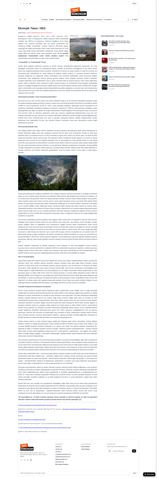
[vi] (42, 336)
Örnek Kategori (85, 446)
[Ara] (128, 20)
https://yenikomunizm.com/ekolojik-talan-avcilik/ (33, 419)
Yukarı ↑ (135, 473)
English (51, 19)
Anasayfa (45, 19)
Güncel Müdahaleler (33, 33)
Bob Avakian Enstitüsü (61, 464)
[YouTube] (30, 3)
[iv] (96, 227)
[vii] (80, 399)
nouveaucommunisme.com (63, 454)
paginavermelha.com (61, 459)
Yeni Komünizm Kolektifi (63, 19)
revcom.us (58, 446)
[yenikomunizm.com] (78, 12)
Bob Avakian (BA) (78, 19)
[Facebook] (21, 3)
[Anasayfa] (20, 20)
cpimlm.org (58, 449)
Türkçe (134, 3)
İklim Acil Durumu (46, 33)
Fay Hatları (107, 19)
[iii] (89, 115)
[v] (78, 278)
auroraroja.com (59, 462)
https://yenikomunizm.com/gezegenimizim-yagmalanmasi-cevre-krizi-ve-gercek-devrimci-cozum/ (45, 427)
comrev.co (58, 451)
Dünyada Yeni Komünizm (94, 19)
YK (25, 19)
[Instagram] (27, 3)
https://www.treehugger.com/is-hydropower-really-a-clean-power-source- (38, 405)
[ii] (23, 110)
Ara (134, 451)
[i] (23, 48)
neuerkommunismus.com (62, 456)
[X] (24, 3)
